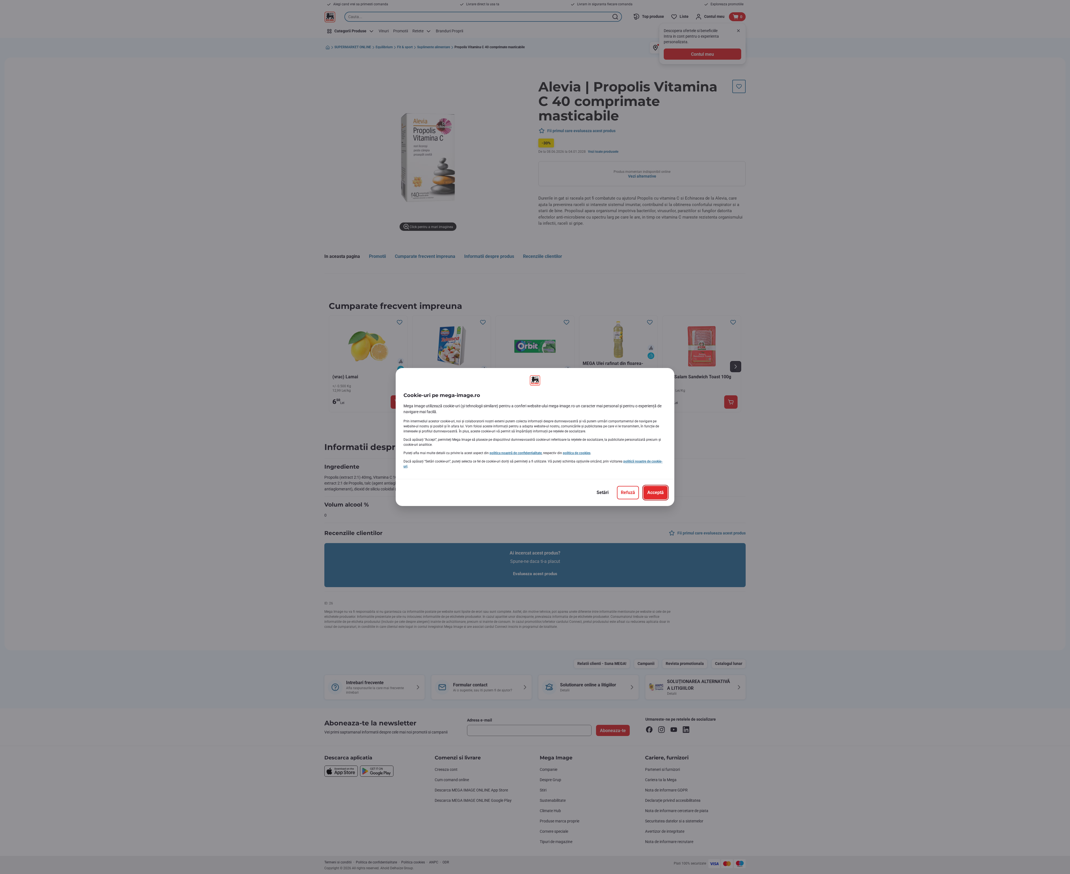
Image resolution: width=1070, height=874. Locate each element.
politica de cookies (576, 453)
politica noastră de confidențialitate (516, 453)
